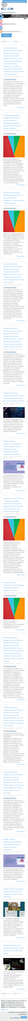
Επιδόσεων (18, 1017)
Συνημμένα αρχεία (10, 79)
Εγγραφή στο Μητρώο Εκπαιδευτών (14, 1)
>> (20, 41)
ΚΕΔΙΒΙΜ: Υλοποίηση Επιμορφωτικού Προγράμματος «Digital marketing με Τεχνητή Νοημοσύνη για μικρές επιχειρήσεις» (12, 844)
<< (11, 41)
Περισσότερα (21, 107)
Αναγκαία (13, 1017)
